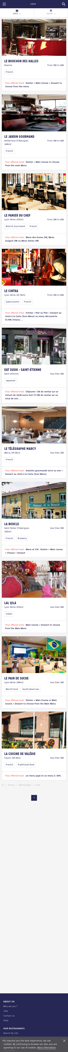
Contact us (9, 1016)
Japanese (10, 380)
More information (46, 1048)
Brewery (22, 538)
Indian (9, 614)
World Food (12, 689)
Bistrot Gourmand (15, 226)
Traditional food (26, 765)
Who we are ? (10, 1006)
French (9, 72)
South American (30, 689)
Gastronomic (12, 302)
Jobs (5, 1011)
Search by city (10, 1033)
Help (5, 1020)
